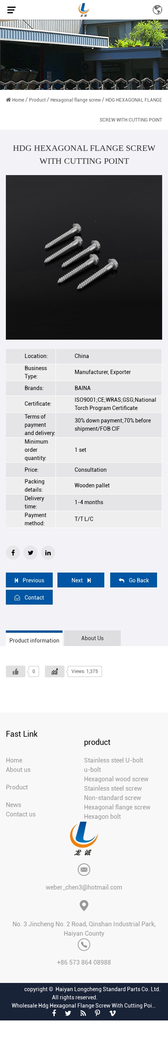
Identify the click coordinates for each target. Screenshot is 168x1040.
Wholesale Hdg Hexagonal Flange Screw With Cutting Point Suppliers (84, 1005)
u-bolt (92, 769)
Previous (33, 580)
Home (18, 100)
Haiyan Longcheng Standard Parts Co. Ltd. (108, 989)
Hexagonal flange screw (75, 100)
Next (77, 580)
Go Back (139, 580)
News (13, 805)
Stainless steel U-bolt (113, 760)
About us (18, 769)
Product (37, 100)
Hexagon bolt (102, 816)
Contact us (21, 814)
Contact (34, 597)
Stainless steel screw (113, 788)
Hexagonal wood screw (116, 779)
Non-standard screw (112, 798)
